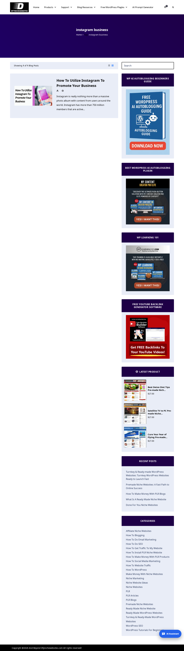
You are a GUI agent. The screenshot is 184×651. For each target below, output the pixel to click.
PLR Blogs (131, 599)
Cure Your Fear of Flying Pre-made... (157, 436)
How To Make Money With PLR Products (147, 556)
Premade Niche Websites (139, 604)
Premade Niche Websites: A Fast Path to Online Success (147, 486)
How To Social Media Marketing (143, 561)
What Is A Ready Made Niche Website (146, 499)
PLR (128, 591)
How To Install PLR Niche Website (144, 552)
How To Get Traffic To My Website (144, 548)
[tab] (109, 65)
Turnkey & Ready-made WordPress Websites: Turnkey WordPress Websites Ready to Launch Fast (147, 475)
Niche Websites (134, 587)
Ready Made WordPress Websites (144, 612)
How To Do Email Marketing (141, 539)
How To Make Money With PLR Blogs (146, 493)
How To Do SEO (134, 543)
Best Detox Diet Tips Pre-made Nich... (159, 388)
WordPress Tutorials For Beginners (145, 630)
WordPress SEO (134, 625)
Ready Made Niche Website (140, 608)
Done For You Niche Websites (142, 505)
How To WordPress (136, 569)
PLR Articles (132, 595)
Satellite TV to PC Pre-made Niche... (159, 412)
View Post (33, 95)
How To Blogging (135, 535)
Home (79, 34)
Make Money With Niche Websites (144, 574)
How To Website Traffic (138, 565)
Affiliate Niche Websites (138, 531)
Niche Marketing (135, 578)
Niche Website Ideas (137, 582)
